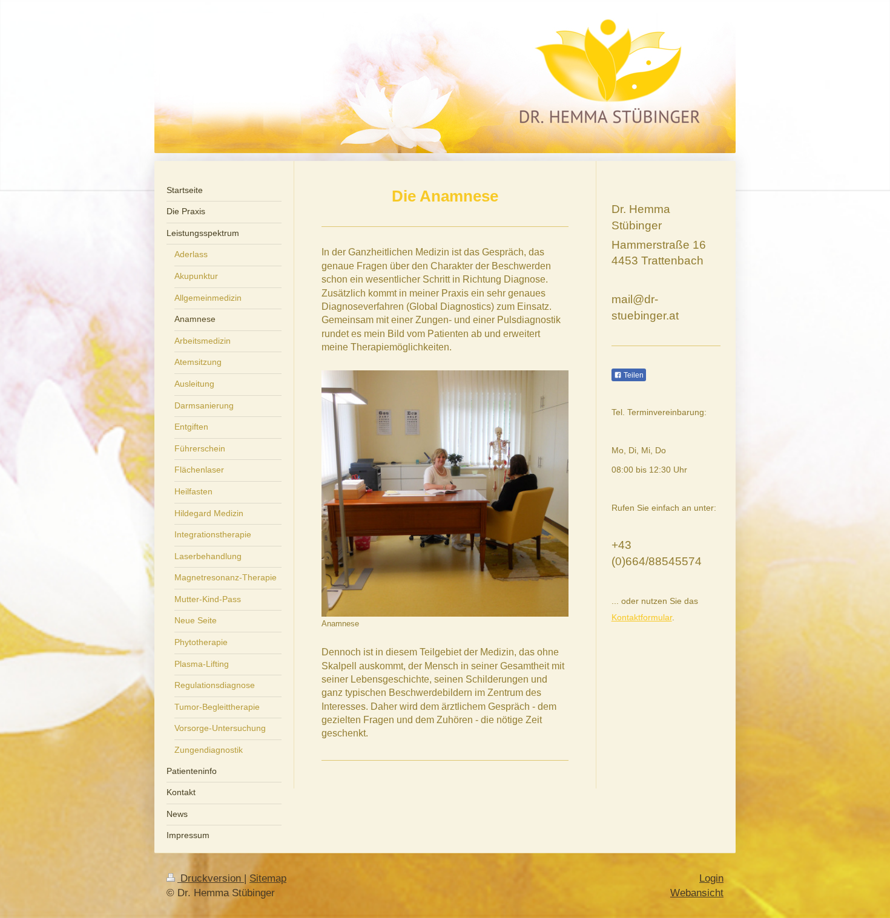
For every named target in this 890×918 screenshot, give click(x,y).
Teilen (633, 375)
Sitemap (267, 878)
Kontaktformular (641, 617)
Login (711, 878)
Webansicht (697, 893)
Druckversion (210, 878)
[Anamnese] (444, 493)
